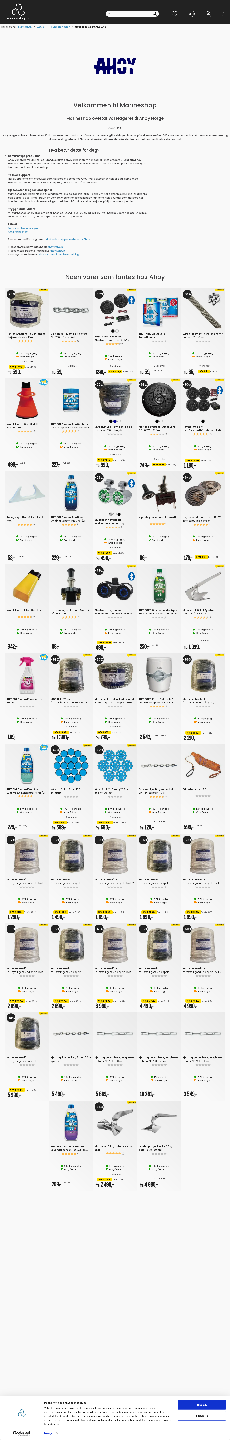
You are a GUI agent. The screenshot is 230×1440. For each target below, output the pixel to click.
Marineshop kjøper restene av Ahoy (68, 239)
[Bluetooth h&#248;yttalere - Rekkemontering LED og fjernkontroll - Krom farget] (115, 492)
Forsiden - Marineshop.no (23, 228)
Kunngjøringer (60, 27)
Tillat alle (202, 1404)
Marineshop (25, 27)
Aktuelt (41, 27)
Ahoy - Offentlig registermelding (58, 254)
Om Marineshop (18, 231)
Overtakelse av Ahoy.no (90, 27)
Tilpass (200, 1415)
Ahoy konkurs (55, 247)
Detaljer (48, 1433)
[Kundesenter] (192, 14)
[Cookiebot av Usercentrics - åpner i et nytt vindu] (22, 1433)
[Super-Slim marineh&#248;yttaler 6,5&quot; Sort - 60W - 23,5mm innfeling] (159, 399)
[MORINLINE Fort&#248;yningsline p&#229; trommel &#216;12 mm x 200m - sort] (115, 399)
